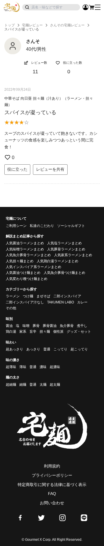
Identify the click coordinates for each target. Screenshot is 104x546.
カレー (82, 302)
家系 (22, 332)
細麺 (22, 385)
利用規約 (52, 466)
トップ (9, 25)
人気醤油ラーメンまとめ (25, 243)
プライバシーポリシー (52, 475)
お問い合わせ (52, 502)
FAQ (52, 493)
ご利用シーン (16, 226)
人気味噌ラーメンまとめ (25, 249)
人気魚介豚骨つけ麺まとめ (64, 273)
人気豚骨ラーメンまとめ (66, 249)
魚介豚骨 (67, 326)
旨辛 (32, 332)
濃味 (43, 367)
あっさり (33, 349)
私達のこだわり (42, 226)
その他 (11, 308)
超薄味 (11, 367)
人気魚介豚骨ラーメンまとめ (28, 255)
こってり (60, 349)
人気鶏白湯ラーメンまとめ (57, 261)
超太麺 (55, 385)
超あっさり (14, 349)
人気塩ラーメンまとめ (64, 243)
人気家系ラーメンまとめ (73, 255)
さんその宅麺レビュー (67, 25)
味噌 (26, 326)
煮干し (82, 326)
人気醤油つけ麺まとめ (23, 273)
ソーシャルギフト (71, 226)
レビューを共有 (50, 169)
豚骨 (36, 326)
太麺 (43, 385)
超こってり (79, 349)
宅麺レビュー (32, 25)
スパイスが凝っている (30, 112)
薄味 (22, 367)
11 (35, 71)
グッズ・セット (79, 332)
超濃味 (55, 367)
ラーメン (13, 296)
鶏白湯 (11, 332)
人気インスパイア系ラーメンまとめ (33, 267)
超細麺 (11, 385)
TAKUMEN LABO (60, 302)
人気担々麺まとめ (20, 261)
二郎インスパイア (67, 296)
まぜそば (43, 296)
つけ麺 (28, 296)
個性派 (58, 332)
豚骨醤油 (50, 326)
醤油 (9, 326)
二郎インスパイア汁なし (25, 302)
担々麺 (45, 332)
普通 (46, 349)
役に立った (17, 169)
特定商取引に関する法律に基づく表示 (52, 484)
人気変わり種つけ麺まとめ (26, 279)
